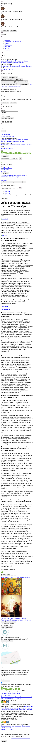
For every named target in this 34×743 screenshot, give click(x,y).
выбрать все (5, 30)
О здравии (4, 77)
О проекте (8, 50)
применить (13, 30)
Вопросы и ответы (14, 693)
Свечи (7, 43)
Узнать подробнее (7, 627)
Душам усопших (18, 62)
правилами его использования (20, 738)
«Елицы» (9, 695)
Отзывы (7, 46)
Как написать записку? (8, 697)
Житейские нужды (7, 62)
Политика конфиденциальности (11, 726)
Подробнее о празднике (8, 622)
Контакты (4, 69)
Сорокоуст (18, 79)
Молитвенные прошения (13, 41)
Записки (7, 40)
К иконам (22, 66)
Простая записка (6, 79)
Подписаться (5, 681)
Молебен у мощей (20, 82)
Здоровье (4, 61)
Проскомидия (23, 84)
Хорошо (4, 741)
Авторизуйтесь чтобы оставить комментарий (15, 577)
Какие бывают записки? (24, 697)
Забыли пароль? (6, 134)
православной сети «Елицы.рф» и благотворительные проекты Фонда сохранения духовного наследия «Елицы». (17, 707)
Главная (7, 191)
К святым (29, 66)
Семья (9, 61)
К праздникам (14, 66)
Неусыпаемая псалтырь (9, 84)
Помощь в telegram (7, 729)
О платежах (17, 698)
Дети (13, 61)
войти (3, 131)
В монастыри (5, 66)
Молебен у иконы (7, 82)
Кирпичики (8, 45)
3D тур (7, 48)
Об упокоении (13, 77)
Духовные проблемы (21, 61)
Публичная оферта (7, 698)
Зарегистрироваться (7, 136)
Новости (10, 69)
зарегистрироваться (7, 118)
